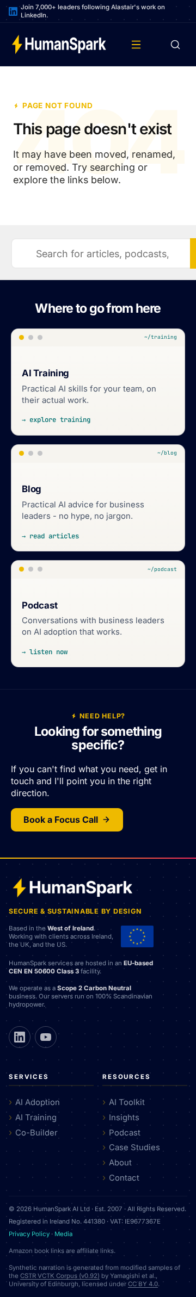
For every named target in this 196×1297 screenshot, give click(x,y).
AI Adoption (37, 1102)
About (120, 1163)
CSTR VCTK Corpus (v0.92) (60, 1276)
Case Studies (134, 1147)
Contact (124, 1178)
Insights (124, 1117)
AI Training (36, 1117)
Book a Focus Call (60, 819)
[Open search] (175, 45)
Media (63, 1234)
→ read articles (50, 536)
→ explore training (56, 419)
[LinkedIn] (19, 1037)
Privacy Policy (29, 1234)
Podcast (124, 1133)
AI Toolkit (127, 1102)
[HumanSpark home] (59, 44)
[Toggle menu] (136, 45)
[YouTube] (46, 1037)
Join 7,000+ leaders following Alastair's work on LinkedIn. (93, 11)
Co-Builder (36, 1133)
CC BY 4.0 (143, 1284)
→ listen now (45, 651)
